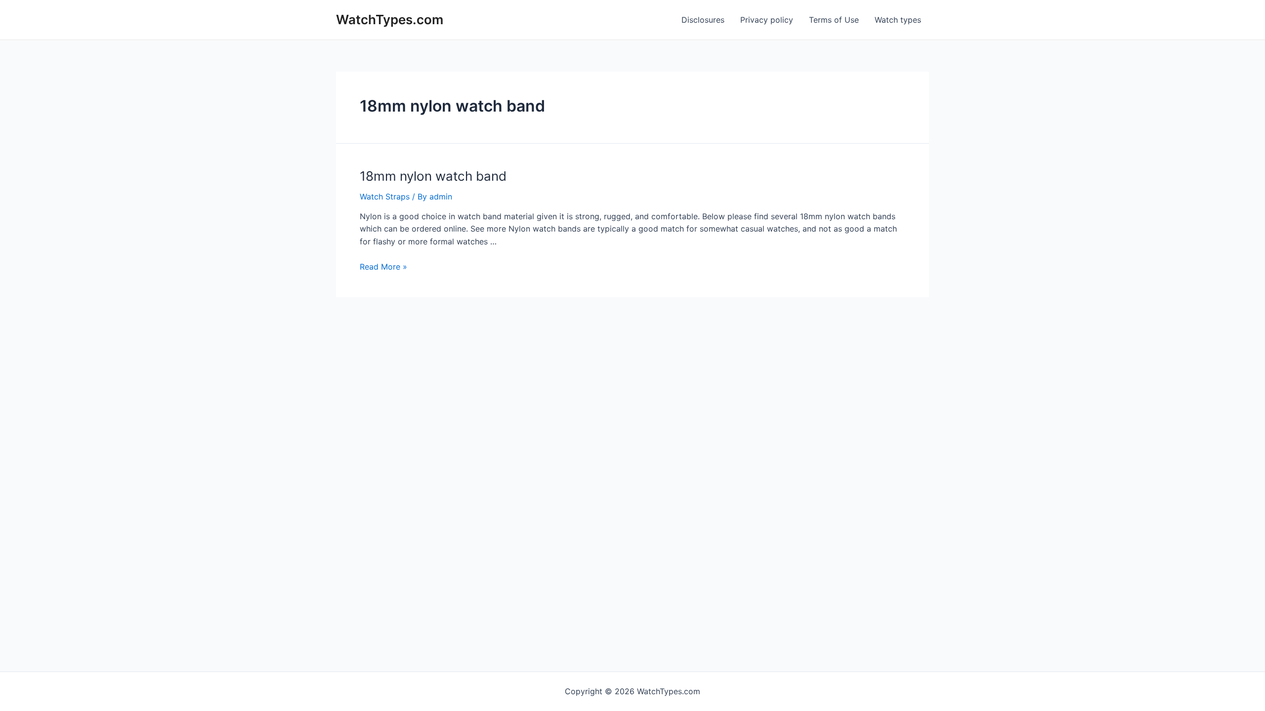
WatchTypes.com (389, 19)
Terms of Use (834, 20)
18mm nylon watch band (433, 176)
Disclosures (702, 20)
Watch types (898, 20)
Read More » (383, 267)
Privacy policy (766, 20)
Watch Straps (385, 196)
